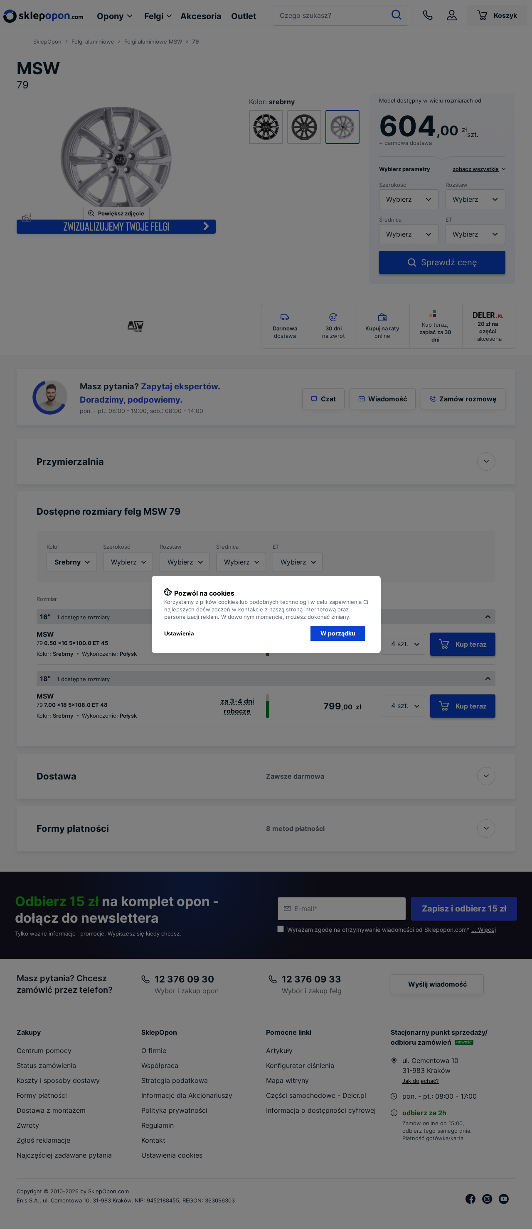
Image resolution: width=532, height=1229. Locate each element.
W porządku (337, 633)
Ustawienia (179, 633)
